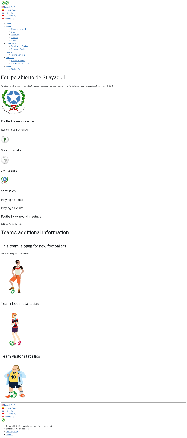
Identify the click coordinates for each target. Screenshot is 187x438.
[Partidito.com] (5, 4)
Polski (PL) (9, 18)
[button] (11, 26)
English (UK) (9, 7)
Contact (9, 434)
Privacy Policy (12, 431)
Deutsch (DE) (10, 15)
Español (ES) (10, 10)
